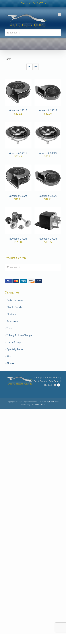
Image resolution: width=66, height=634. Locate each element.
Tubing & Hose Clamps (19, 335)
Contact (48, 385)
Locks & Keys (13, 342)
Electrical (11, 314)
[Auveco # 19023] (18, 209)
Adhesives (12, 321)
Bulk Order (54, 381)
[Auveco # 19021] (18, 166)
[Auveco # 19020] (48, 123)
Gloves (10, 363)
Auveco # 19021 (18, 196)
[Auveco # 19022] (48, 166)
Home (36, 377)
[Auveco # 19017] (18, 80)
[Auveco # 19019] (18, 123)
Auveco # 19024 (48, 238)
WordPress (53, 402)
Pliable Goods (14, 307)
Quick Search (40, 381)
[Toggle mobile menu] (59, 14)
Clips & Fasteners (50, 377)
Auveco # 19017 (18, 110)
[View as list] (36, 67)
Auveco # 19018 (48, 110)
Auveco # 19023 (18, 238)
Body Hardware (14, 300)
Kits (8, 356)
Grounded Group (38, 405)
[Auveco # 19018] (48, 80)
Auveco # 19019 (18, 153)
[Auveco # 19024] (48, 209)
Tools (9, 328)
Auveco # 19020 (48, 153)
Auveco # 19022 (48, 196)
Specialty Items (14, 349)
